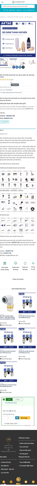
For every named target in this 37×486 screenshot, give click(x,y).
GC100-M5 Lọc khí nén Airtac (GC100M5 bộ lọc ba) (27, 316)
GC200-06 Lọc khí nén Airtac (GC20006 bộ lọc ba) (26, 351)
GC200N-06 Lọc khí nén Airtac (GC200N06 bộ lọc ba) (8, 385)
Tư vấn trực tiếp (10, 423)
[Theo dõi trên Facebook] (13, 67)
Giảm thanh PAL (10, 92)
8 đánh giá (12, 80)
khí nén (16, 92)
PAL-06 (20, 92)
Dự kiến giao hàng (11, 402)
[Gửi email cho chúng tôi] (23, 67)
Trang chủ (3, 17)
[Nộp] (33, 6)
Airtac (3, 92)
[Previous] (2, 39)
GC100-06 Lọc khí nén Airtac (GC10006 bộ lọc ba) (8, 351)
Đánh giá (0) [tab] (3, 134)
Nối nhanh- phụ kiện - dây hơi (15, 17)
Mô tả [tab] (2, 130)
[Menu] (2, 2)
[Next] (32, 39)
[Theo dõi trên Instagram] (16, 67)
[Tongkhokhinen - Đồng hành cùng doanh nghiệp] (18, 2)
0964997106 (29, 109)
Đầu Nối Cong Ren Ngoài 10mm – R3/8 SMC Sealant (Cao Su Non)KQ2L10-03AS (7, 317)
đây (10, 411)
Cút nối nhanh (29, 17)
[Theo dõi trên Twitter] (20, 67)
